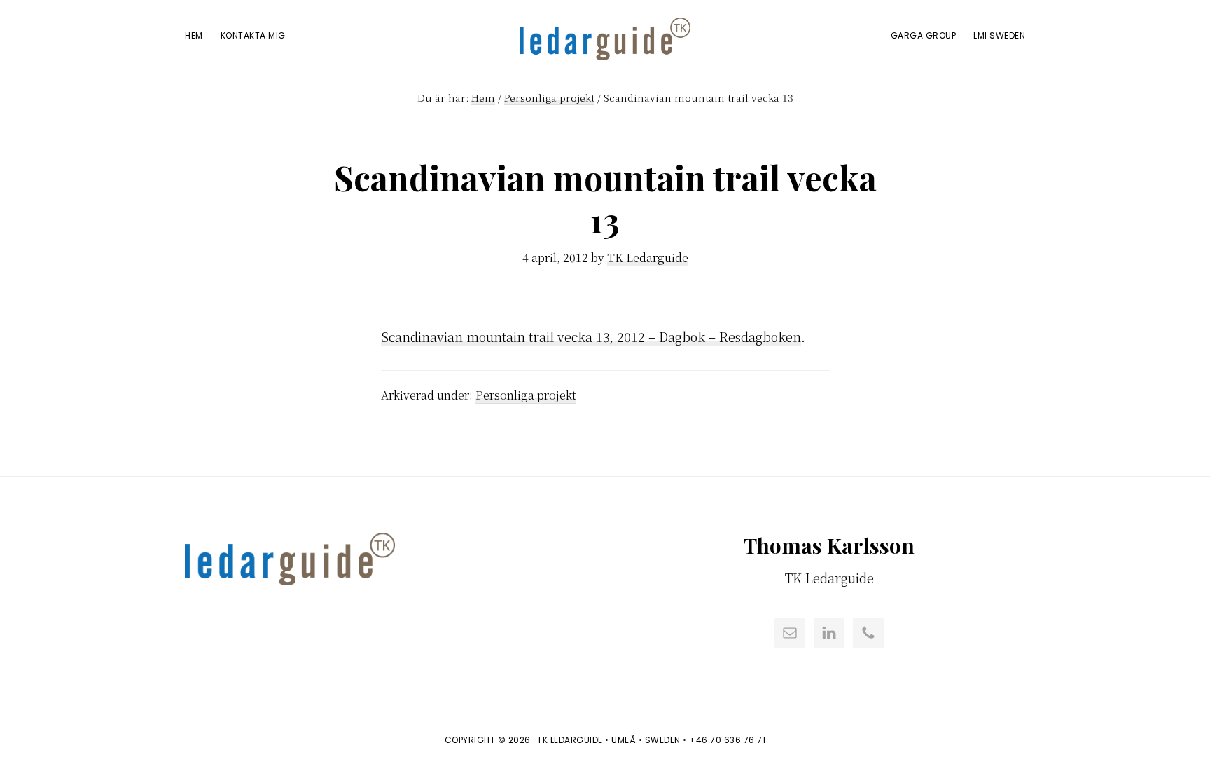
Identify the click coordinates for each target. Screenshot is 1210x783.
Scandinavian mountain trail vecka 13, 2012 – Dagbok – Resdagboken (591, 336)
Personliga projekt (525, 395)
